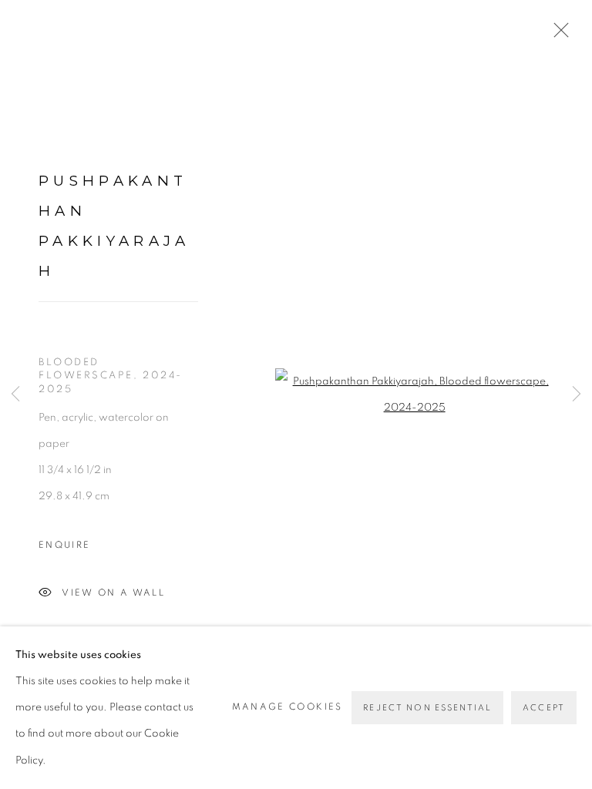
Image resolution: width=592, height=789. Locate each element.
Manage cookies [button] (287, 707)
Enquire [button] (64, 545)
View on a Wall (113, 592)
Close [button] (557, 34)
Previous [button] (15, 395)
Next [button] (576, 395)
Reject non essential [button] (427, 707)
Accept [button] (544, 707)
